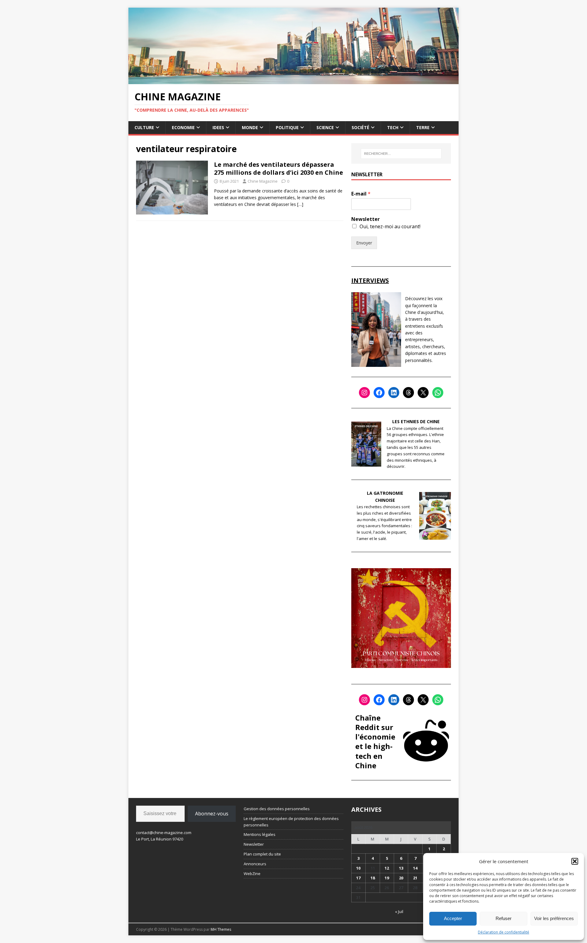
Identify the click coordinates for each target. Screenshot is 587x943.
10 (358, 868)
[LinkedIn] (393, 392)
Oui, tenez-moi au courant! (390, 226)
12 (387, 868)
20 (401, 878)
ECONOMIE (183, 127)
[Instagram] (364, 392)
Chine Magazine (263, 181)
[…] (300, 204)
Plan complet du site (262, 854)
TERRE (423, 127)
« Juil (399, 911)
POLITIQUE (287, 127)
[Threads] (408, 392)
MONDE (250, 127)
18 (373, 878)
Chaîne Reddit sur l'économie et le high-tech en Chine (375, 741)
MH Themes (221, 929)
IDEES (218, 127)
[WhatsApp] (437, 392)
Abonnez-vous (211, 813)
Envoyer (364, 243)
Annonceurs (255, 864)
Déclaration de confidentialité (503, 932)
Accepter (453, 918)
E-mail (361, 194)
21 (415, 878)
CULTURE (144, 127)
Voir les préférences (554, 918)
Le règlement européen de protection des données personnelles (291, 822)
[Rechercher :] (401, 153)
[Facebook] (379, 392)
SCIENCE (325, 127)
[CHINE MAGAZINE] (293, 80)
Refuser (503, 918)
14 (415, 868)
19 (387, 878)
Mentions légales (259, 834)
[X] (423, 392)
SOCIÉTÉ (360, 127)
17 (358, 878)
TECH (392, 127)
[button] (575, 861)
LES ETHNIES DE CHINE (416, 421)
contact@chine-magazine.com (163, 832)
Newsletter (365, 219)
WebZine (252, 873)
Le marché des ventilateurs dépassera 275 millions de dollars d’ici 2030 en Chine (278, 168)
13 (401, 868)
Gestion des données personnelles (277, 808)
